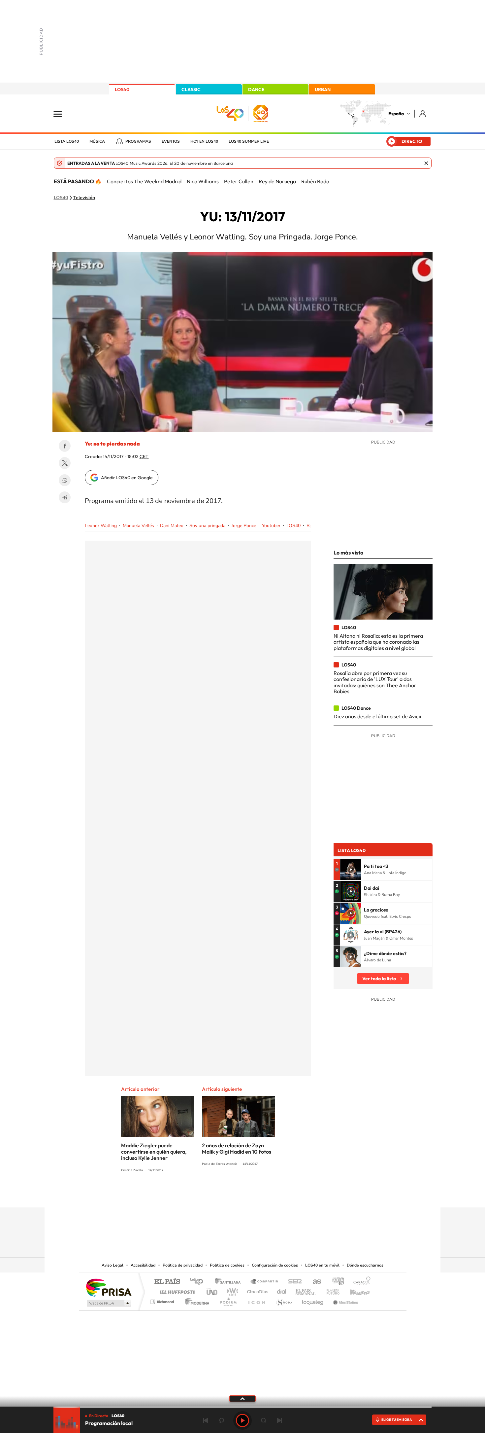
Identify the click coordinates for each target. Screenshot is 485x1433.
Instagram (203, 1194)
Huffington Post (176, 1290)
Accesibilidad (143, 1265)
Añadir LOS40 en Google (127, 478)
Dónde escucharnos (365, 1265)
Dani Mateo (171, 525)
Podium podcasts (228, 1300)
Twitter (65, 463)
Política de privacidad (183, 1265)
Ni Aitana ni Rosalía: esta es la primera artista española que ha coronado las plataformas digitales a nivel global (378, 641)
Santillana (229, 1282)
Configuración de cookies (275, 1265)
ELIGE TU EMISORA (396, 1419)
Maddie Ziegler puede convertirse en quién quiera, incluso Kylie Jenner (153, 1151)
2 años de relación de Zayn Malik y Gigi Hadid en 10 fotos (236, 1148)
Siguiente (279, 1420)
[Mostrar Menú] (62, 113)
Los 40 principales (198, 1282)
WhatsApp (65, 480)
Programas (138, 141)
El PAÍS (167, 1282)
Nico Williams (203, 181)
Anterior (206, 1420)
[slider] (242, 1407)
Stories (282, 1194)
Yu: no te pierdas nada (112, 443)
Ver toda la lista (379, 979)
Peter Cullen (238, 181)
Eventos (171, 141)
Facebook (65, 446)
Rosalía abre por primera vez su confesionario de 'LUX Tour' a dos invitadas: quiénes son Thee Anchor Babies (375, 682)
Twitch (269, 1194)
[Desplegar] (242, 1398)
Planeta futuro (330, 1290)
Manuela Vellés (138, 525)
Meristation (345, 1300)
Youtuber (271, 525)
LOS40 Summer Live (249, 141)
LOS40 (122, 89)
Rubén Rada (315, 181)
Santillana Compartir (264, 1282)
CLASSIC (191, 89)
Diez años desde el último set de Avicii (377, 716)
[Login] (423, 113)
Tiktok (216, 1194)
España (396, 114)
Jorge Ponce (243, 525)
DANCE (256, 89)
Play (242, 1420)
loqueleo (313, 1300)
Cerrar (426, 163)
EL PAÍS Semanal (306, 1290)
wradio (231, 1290)
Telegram (65, 497)
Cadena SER (293, 1282)
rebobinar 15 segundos (221, 1420)
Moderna (195, 1300)
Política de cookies (227, 1265)
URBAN (323, 89)
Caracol (360, 1282)
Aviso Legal (112, 1265)
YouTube (229, 1194)
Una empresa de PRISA (108, 1287)
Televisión (84, 197)
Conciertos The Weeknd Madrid (144, 181)
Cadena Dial (282, 1290)
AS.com (314, 1282)
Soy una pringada (207, 525)
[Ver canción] (350, 869)
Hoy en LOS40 (204, 141)
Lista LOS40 (66, 141)
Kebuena (354, 1290)
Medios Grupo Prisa (108, 1303)
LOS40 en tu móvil (322, 1265)
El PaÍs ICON (256, 1300)
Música (97, 141)
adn (335, 1282)
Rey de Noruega (277, 181)
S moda (284, 1300)
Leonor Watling (101, 525)
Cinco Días (257, 1290)
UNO (212, 1290)
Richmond (163, 1300)
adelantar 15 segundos (264, 1420)
